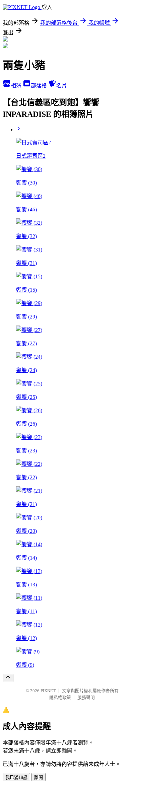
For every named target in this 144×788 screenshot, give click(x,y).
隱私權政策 (60, 697)
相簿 (17, 85)
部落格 (39, 85)
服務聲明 (86, 697)
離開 (38, 777)
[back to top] (8, 678)
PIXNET (48, 690)
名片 (61, 85)
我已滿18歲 (16, 777)
